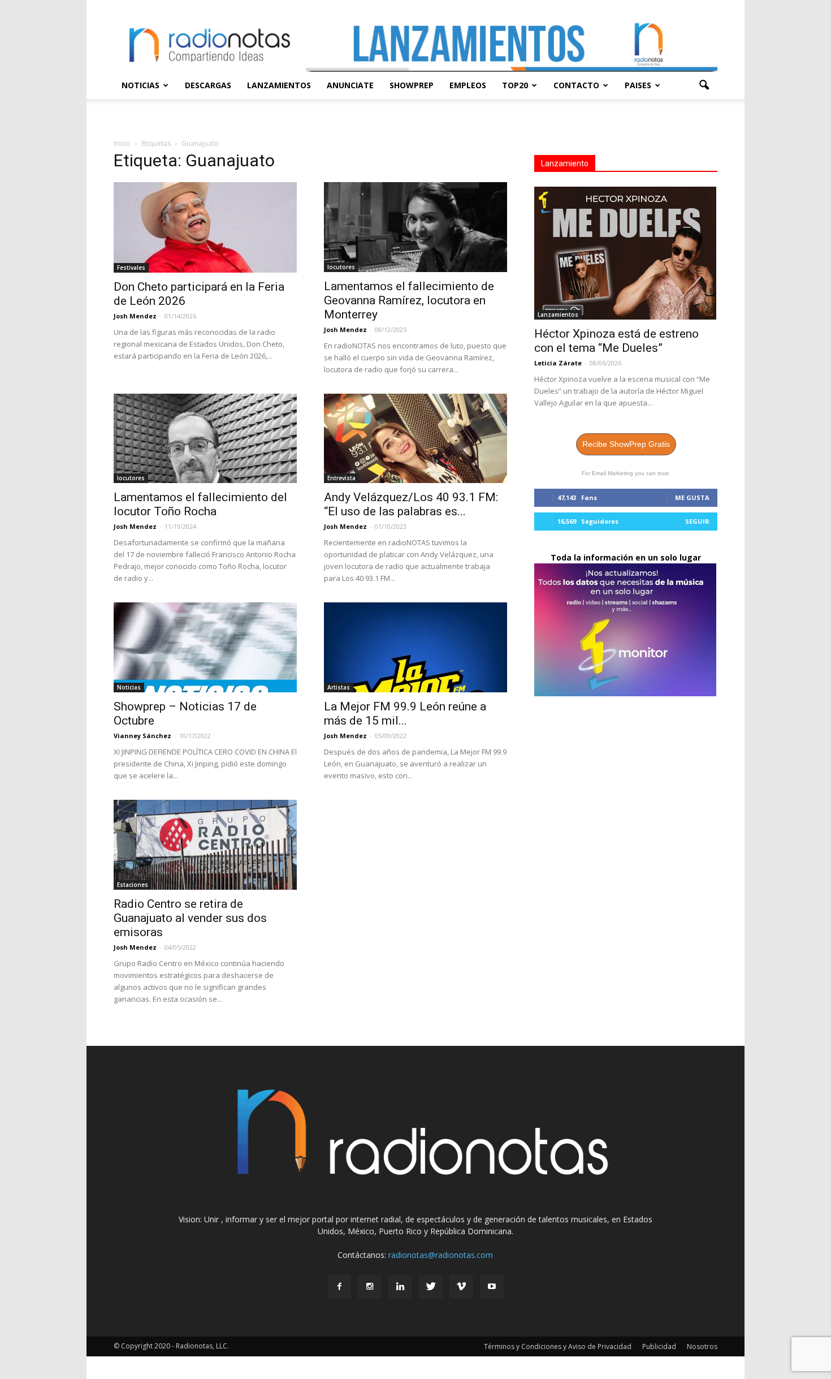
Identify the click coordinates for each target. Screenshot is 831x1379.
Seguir (697, 521)
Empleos (467, 85)
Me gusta (692, 497)
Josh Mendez (135, 316)
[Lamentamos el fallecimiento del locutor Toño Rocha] (205, 439)
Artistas (338, 687)
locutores (341, 267)
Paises (638, 85)
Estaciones (132, 885)
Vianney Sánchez (142, 735)
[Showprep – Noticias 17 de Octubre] (205, 647)
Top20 (515, 85)
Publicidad (659, 1346)
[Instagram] (369, 1286)
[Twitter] (430, 1286)
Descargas (208, 85)
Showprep (411, 85)
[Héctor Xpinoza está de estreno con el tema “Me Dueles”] (625, 253)
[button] (703, 85)
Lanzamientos (279, 85)
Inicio (122, 143)
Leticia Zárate (558, 363)
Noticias (140, 85)
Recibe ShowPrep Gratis (626, 444)
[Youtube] (492, 1286)
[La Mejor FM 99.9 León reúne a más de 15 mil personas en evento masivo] (415, 647)
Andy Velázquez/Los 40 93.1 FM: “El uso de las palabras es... (411, 504)
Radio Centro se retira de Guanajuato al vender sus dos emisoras (190, 918)
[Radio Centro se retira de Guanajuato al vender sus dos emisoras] (205, 845)
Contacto (576, 85)
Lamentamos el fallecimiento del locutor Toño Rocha (200, 504)
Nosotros (702, 1346)
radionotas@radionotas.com (440, 1254)
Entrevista (341, 478)
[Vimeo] (461, 1286)
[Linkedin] (400, 1286)
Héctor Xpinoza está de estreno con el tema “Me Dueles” (616, 341)
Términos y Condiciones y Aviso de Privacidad (557, 1346)
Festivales (131, 268)
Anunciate (350, 85)
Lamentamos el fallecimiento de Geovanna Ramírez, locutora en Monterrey (409, 300)
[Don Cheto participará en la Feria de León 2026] (205, 227)
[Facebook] (339, 1286)
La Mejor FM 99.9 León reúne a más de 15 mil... (405, 713)
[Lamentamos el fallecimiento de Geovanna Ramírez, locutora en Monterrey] (415, 227)
